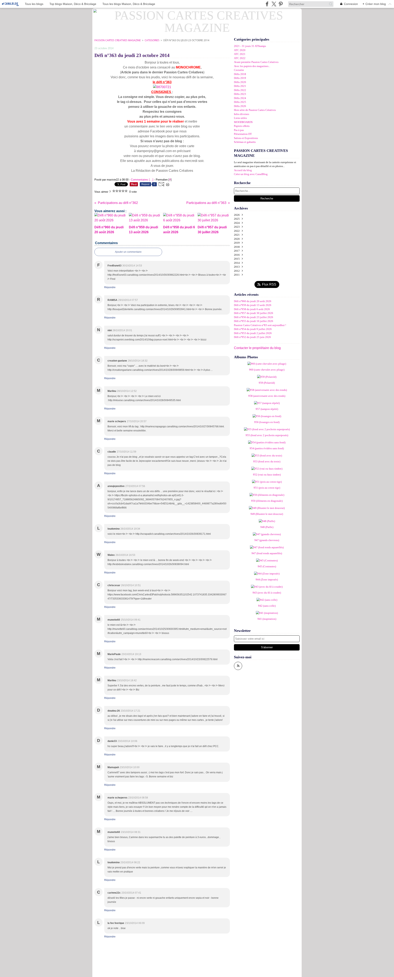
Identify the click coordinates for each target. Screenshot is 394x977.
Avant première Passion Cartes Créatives (256, 62)
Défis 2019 (240, 78)
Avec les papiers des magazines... (252, 66)
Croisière (239, 70)
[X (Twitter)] (273, 4)
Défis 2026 (240, 106)
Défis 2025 (240, 102)
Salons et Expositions (246, 138)
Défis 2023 (240, 94)
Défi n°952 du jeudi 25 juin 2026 (252, 337)
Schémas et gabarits (245, 141)
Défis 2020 (240, 82)
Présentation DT (243, 133)
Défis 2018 (240, 74)
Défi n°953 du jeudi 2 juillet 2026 (253, 333)
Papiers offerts (242, 125)
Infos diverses (241, 114)
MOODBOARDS (243, 122)
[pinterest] (280, 4)
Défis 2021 (240, 86)
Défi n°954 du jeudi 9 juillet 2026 (253, 329)
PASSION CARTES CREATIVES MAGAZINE (117, 40)
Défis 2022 (240, 90)
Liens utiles (240, 117)
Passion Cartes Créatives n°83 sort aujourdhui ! (260, 325)
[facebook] (267, 4)
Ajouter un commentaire (128, 251)
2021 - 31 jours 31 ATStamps (250, 46)
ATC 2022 (239, 58)
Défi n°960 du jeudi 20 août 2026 (252, 301)
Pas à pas (239, 130)
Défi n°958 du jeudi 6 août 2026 (252, 309)
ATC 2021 (239, 54)
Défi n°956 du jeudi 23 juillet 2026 (253, 317)
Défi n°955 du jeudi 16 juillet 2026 (253, 321)
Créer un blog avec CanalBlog (251, 174)
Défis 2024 (240, 98)
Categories (152, 40)
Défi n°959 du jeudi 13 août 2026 (252, 305)
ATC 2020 (239, 50)
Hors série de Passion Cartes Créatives (255, 109)
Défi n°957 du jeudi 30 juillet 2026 (253, 313)
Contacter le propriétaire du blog (257, 348)
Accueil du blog (243, 170)
